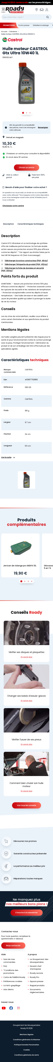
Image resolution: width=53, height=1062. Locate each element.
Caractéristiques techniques (31, 224)
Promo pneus (23, 25)
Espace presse (36, 981)
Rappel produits (37, 985)
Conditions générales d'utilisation (26, 1040)
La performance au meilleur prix (29, 866)
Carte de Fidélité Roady (14, 977)
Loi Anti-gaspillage (11, 985)
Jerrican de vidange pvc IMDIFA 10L (19, 565)
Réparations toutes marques (28, 878)
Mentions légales (26, 1034)
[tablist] (26, 113)
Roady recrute (36, 973)
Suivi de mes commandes (9, 960)
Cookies (26, 1050)
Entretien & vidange (41, 25)
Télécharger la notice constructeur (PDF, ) (26, 260)
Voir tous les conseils (26, 805)
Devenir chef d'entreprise (35, 967)
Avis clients (8, 989)
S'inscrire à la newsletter (26, 912)
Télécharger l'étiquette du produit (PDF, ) (26, 264)
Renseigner (43, 127)
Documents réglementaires (37, 991)
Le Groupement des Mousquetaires (39, 960)
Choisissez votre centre (13, 205)
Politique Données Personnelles (26, 1045)
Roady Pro (34, 977)
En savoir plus (26, 657)
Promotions (9, 25)
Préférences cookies (12, 981)
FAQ (5, 966)
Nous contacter (13, 945)
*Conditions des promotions (10, 971)
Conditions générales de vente (26, 1055)
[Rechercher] (48, 17)
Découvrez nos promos (25, 841)
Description (8, 224)
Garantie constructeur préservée (30, 853)
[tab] (23, 112)
